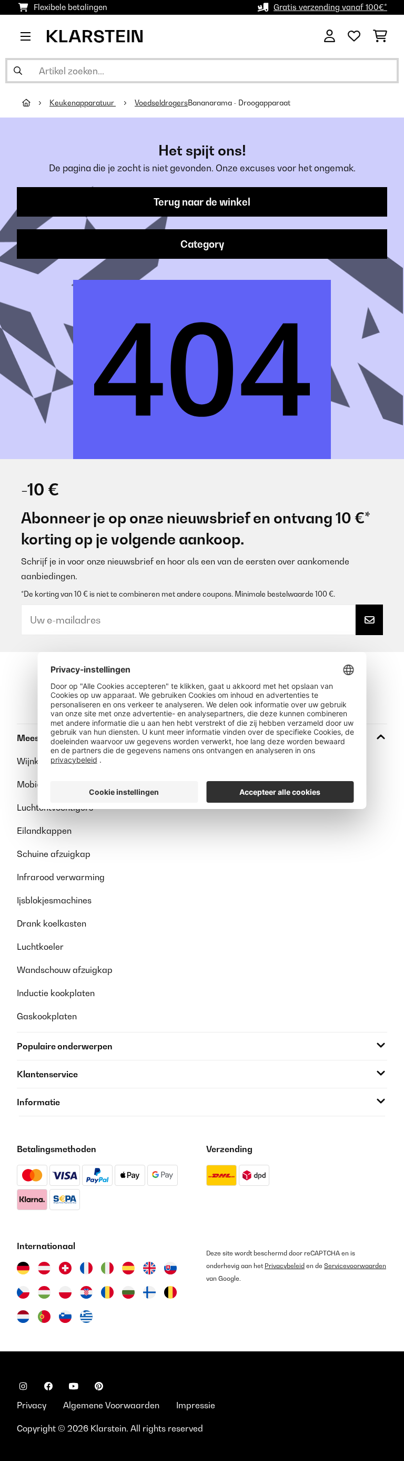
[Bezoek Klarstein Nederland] (23, 1316)
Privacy (31, 1405)
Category (202, 244)
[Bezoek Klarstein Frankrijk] (86, 1268)
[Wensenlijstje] (354, 36)
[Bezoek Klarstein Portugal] (44, 1316)
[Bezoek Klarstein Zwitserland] (65, 1268)
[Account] (329, 36)
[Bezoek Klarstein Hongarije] (44, 1292)
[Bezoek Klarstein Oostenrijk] (44, 1268)
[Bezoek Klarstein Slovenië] (65, 1316)
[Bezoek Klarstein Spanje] (128, 1268)
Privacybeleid (285, 1266)
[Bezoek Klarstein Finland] (149, 1292)
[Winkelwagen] (380, 36)
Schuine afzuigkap (53, 854)
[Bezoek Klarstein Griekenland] (86, 1317)
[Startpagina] (35, 103)
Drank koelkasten (51, 923)
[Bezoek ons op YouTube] (73, 1386)
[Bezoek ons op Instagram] (23, 1386)
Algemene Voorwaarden (111, 1405)
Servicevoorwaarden (355, 1266)
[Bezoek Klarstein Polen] (65, 1292)
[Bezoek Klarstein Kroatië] (86, 1292)
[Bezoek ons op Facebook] (48, 1386)
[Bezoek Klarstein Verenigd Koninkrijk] (149, 1268)
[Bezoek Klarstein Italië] (107, 1268)
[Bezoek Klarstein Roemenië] (107, 1292)
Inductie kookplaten (56, 993)
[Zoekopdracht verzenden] (18, 70)
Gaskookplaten (47, 1016)
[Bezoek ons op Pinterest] (99, 1386)
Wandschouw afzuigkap (65, 970)
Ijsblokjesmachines (54, 900)
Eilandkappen (44, 830)
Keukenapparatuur (82, 103)
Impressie (195, 1405)
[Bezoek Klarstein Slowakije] (170, 1268)
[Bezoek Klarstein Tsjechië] (23, 1292)
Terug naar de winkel (202, 202)
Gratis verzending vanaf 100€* (330, 7)
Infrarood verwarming (61, 877)
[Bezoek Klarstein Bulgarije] (128, 1292)
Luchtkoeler (40, 946)
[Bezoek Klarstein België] (170, 1292)
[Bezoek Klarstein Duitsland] (23, 1268)
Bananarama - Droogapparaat (239, 103)
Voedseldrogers (161, 103)
